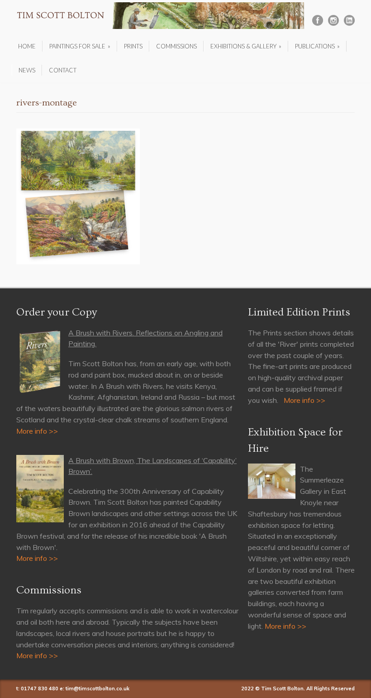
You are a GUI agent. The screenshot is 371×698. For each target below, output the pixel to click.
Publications (317, 46)
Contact (62, 70)
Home (27, 46)
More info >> (37, 430)
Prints (133, 46)
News (27, 70)
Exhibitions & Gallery (245, 46)
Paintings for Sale (79, 46)
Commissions (176, 46)
